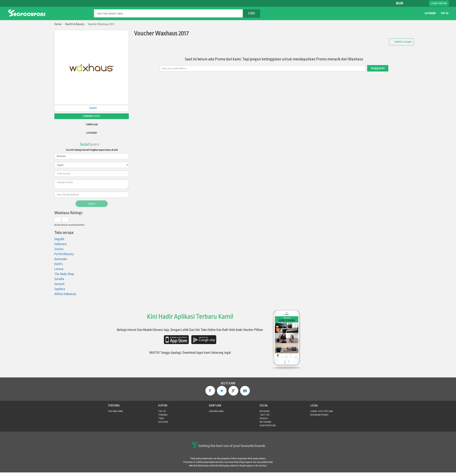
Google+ (233, 391)
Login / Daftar (439, 3)
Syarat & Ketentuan (321, 411)
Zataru (58, 249)
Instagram (245, 391)
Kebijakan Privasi (319, 414)
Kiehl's (58, 264)
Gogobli (59, 239)
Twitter (222, 391)
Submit (91, 203)
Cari (251, 13)
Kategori (430, 13)
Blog (399, 3)
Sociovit (59, 284)
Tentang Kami (115, 411)
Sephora (59, 289)
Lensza (58, 269)
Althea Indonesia (65, 294)
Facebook (210, 391)
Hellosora (60, 244)
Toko (161, 418)
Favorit (93, 108)
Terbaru (163, 414)
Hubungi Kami (216, 411)
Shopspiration (268, 425)
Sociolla (59, 279)
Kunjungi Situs (91, 116)
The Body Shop (64, 274)
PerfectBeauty (64, 254)
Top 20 (444, 13)
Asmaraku (60, 259)
